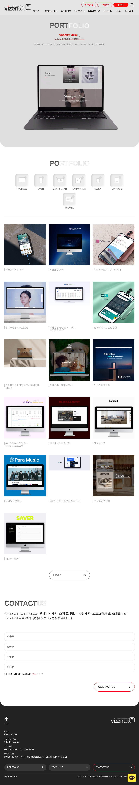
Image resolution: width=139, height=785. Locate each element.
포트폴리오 (105, 5)
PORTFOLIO (13, 767)
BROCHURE (57, 767)
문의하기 (121, 5)
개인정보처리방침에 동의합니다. (22, 674)
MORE (57, 575)
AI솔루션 (90, 5)
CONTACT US (106, 686)
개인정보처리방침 (10, 777)
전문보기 (40, 674)
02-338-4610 (11, 749)
